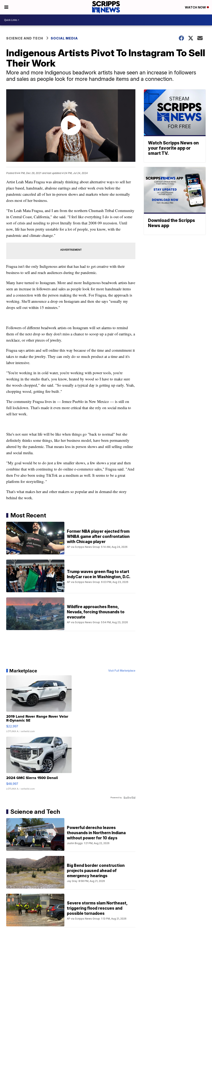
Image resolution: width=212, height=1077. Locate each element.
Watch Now (196, 7)
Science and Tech (24, 38)
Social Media (64, 38)
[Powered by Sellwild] (129, 797)
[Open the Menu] (6, 7)
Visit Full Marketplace (121, 670)
